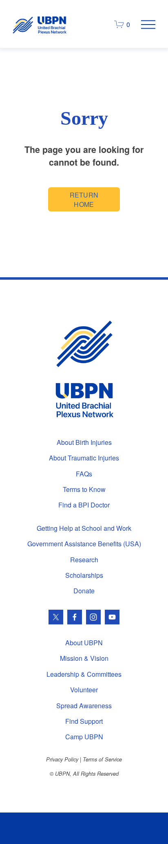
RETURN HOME (84, 199)
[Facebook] (74, 617)
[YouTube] (112, 617)
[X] (56, 617)
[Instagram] (93, 617)
